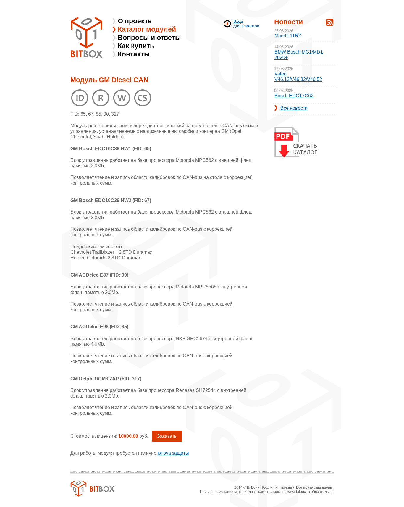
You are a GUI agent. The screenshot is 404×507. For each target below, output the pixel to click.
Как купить (136, 46)
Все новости (294, 108)
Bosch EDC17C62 (293, 95)
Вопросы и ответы (149, 37)
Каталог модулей (147, 29)
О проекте (135, 21)
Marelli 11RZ (287, 35)
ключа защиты (173, 453)
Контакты (134, 54)
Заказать (167, 436)
